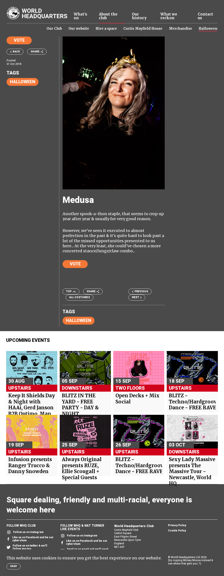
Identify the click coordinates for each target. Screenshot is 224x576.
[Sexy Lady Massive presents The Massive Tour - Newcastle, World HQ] (192, 431)
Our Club (54, 28)
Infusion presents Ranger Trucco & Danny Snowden (30, 465)
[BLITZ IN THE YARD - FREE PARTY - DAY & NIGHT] (85, 368)
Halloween (208, 28)
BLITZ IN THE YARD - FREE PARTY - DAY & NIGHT (80, 405)
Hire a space (106, 28)
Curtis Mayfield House (142, 28)
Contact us (205, 16)
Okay (13, 566)
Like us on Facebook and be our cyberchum (33, 539)
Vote (19, 40)
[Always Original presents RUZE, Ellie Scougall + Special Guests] (85, 431)
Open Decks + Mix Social (137, 399)
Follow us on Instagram (28, 532)
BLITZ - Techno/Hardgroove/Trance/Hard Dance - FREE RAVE (192, 402)
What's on (80, 16)
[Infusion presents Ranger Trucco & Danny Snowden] (31, 431)
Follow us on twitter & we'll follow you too (30, 547)
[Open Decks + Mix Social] (138, 368)
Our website (78, 28)
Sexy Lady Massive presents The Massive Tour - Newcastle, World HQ (192, 471)
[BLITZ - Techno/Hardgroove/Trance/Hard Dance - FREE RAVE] (192, 368)
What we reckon (168, 16)
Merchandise (180, 28)
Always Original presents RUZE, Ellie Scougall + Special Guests (82, 469)
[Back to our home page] (37, 13)
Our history (139, 16)
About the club (108, 16)
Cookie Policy (177, 530)
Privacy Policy (177, 525)
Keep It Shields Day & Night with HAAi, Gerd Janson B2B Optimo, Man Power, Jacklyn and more (31, 411)
